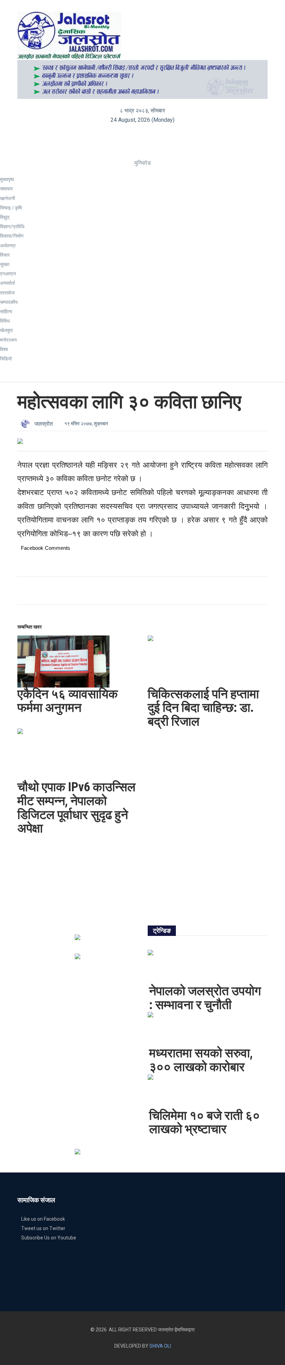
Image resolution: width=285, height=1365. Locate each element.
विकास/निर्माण (12, 236)
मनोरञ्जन (8, 340)
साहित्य (6, 311)
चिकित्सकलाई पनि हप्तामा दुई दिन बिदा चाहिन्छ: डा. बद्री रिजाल (203, 708)
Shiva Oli (160, 1346)
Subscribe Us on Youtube (48, 1237)
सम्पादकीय (9, 302)
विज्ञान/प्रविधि (12, 226)
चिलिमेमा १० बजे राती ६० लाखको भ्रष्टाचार (204, 1122)
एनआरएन (8, 273)
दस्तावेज (7, 293)
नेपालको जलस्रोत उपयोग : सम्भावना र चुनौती (205, 998)
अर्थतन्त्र (8, 245)
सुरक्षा (4, 264)
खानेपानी (7, 198)
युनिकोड (142, 163)
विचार (5, 255)
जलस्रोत (43, 423)
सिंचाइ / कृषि (11, 208)
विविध (5, 321)
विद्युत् (4, 217)
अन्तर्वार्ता (7, 283)
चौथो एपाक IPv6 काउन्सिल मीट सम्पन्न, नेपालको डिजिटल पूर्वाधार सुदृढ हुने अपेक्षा (76, 808)
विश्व (4, 349)
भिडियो (6, 358)
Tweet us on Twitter (43, 1228)
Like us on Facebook (43, 1219)
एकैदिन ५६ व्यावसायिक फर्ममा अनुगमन (67, 701)
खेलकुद (6, 330)
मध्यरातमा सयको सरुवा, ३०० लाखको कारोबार (201, 1060)
